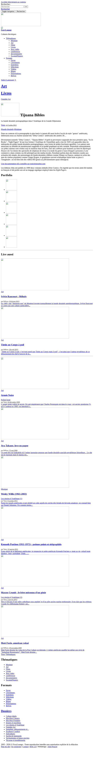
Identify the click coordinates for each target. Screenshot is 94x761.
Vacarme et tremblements (15, 740)
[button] (5, 9)
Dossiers (6, 711)
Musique (14, 41)
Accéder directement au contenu (13, 2)
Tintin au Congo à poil (12, 344)
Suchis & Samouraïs (14, 736)
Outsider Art (6, 99)
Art (12, 43)
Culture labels (11, 716)
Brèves (13, 76)
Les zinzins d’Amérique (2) (11, 597)
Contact (26, 747)
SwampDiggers (17, 56)
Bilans (13, 71)
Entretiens (14, 65)
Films (13, 45)
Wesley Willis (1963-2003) (14, 494)
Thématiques (10, 654)
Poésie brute (5, 400)
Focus (13, 60)
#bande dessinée (7, 129)
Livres (13, 47)
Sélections (15, 67)
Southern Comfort (13, 731)
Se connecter (16, 747)
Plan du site (5, 747)
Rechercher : (6, 4)
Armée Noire (7, 395)
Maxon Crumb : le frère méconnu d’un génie (23, 592)
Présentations (16, 73)
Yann (3, 125)
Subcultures (10, 734)
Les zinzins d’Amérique (15, 725)
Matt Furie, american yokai (15, 643)
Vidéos (13, 69)
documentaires (16, 54)
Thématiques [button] (11, 38)
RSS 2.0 (33, 747)
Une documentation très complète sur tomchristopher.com (23, 164)
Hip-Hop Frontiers (13, 721)
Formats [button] (9, 58)
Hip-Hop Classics (13, 718)
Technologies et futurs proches (17, 738)
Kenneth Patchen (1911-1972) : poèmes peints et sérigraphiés (31, 544)
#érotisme (18, 129)
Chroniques (15, 63)
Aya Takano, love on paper (14, 445)
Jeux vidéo (15, 49)
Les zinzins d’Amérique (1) (11, 499)
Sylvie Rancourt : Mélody (14, 296)
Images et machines (13, 723)
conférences (15, 52)
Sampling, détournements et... (17, 729)
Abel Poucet (52, 747)
